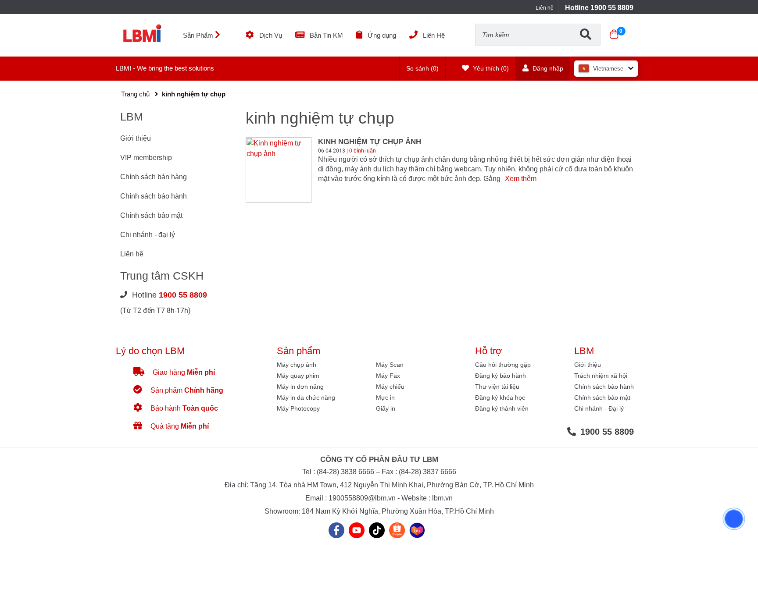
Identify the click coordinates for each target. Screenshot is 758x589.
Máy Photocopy (298, 408)
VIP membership (146, 157)
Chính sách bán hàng (153, 177)
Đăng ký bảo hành (500, 375)
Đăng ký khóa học (500, 397)
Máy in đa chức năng (306, 397)
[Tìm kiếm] (586, 34)
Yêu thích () (490, 68)
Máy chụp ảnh (296, 364)
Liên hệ (545, 8)
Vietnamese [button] (608, 68)
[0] (614, 34)
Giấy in (385, 408)
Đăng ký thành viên (502, 408)
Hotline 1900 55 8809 (599, 7)
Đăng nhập (547, 68)
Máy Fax (388, 375)
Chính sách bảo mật (151, 215)
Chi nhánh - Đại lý (599, 408)
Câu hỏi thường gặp (503, 364)
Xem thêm (520, 178)
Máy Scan (390, 364)
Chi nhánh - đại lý (147, 234)
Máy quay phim (298, 375)
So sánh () (422, 68)
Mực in (385, 397)
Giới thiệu (135, 138)
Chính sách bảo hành (153, 196)
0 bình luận (362, 151)
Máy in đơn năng (300, 386)
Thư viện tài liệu (497, 386)
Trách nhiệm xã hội (600, 375)
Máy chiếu (390, 386)
